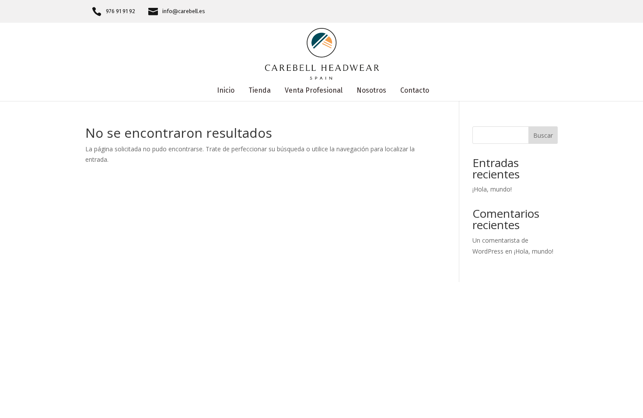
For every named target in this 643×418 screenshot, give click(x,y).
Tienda (259, 90)
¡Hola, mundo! (492, 189)
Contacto (414, 90)
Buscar (543, 135)
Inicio (225, 90)
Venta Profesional (313, 90)
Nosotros (371, 90)
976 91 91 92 (120, 11)
